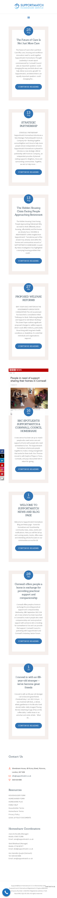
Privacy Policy (14, 814)
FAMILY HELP (13, 805)
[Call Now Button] (6, 892)
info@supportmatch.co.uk (21, 776)
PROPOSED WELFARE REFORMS (28, 298)
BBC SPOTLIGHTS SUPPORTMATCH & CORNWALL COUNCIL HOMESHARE (28, 426)
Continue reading (28, 87)
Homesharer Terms (16, 811)
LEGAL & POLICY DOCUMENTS (20, 817)
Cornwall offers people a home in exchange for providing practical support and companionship (28, 590)
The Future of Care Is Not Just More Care (28, 41)
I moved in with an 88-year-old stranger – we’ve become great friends (28, 682)
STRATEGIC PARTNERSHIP (28, 124)
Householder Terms (16, 808)
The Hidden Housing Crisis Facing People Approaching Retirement (29, 211)
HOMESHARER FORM (17, 798)
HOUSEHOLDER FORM (17, 795)
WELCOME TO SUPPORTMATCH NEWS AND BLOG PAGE (28, 510)
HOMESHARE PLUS (16, 802)
